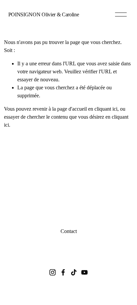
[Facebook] (63, 272)
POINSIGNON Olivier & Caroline (43, 14)
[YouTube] (84, 272)
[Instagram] (52, 272)
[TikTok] (73, 272)
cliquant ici (105, 109)
